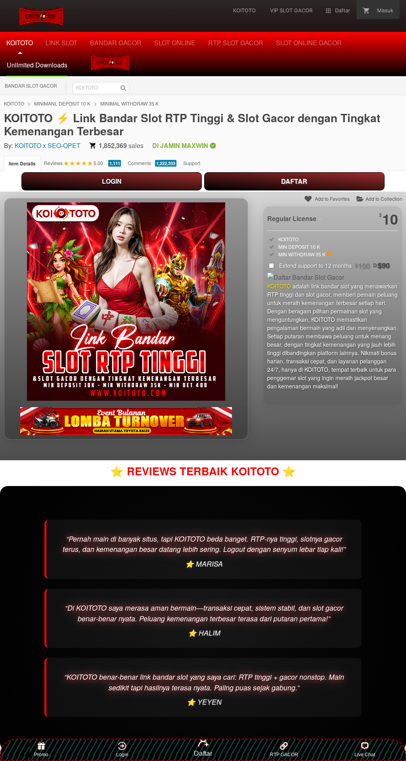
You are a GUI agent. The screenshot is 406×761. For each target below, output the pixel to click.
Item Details (22, 163)
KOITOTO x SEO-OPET (47, 145)
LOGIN (112, 181)
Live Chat (364, 754)
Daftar (203, 751)
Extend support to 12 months (334, 265)
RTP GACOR (284, 754)
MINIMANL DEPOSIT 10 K (62, 103)
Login (122, 754)
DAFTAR (294, 181)
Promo (41, 754)
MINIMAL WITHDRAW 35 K (129, 103)
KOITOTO (14, 103)
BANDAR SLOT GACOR (31, 85)
